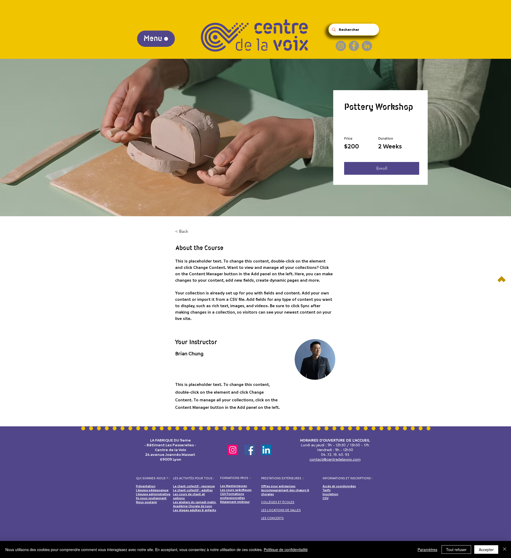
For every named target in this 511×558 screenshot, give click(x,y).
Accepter (486, 549)
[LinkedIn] (367, 46)
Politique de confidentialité (286, 549)
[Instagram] (341, 46)
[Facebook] (354, 46)
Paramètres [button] (427, 549)
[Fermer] (504, 549)
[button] (381, 168)
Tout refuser (456, 549)
